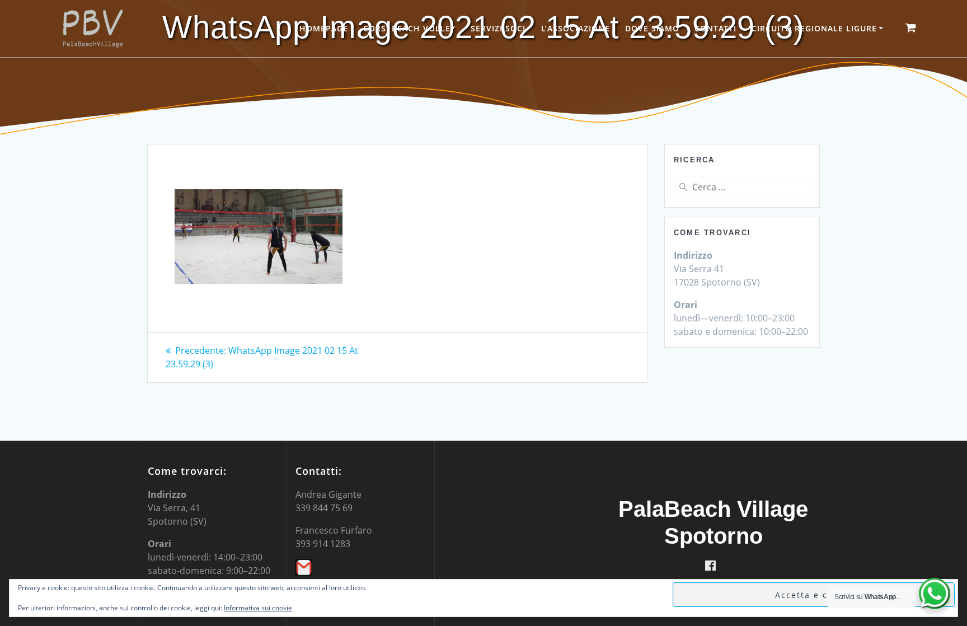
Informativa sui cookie (258, 608)
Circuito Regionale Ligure (814, 28)
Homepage (323, 28)
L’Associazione (575, 28)
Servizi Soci (498, 28)
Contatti (715, 28)
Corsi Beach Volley (409, 28)
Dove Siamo (652, 28)
